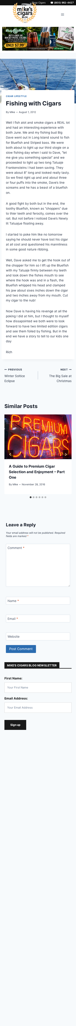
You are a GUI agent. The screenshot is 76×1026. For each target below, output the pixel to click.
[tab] (31, 497)
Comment (16, 548)
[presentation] (38, 436)
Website (14, 636)
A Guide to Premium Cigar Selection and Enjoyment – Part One (37, 472)
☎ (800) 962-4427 (62, 2)
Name (13, 601)
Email (13, 619)
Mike (12, 112)
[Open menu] (62, 14)
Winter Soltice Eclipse (14, 375)
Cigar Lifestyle (16, 96)
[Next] (66, 454)
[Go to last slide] (10, 454)
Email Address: (16, 698)
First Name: (13, 678)
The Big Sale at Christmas (60, 375)
